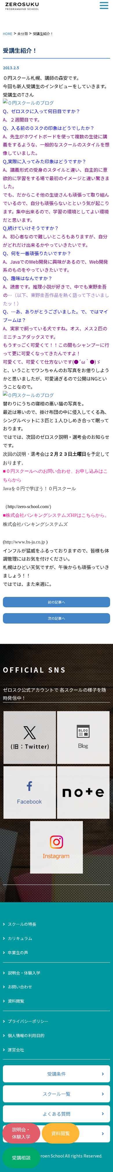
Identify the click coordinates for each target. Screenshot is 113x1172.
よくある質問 (56, 1113)
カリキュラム (20, 938)
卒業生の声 (18, 952)
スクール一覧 (56, 1093)
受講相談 (21, 1157)
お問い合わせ (20, 987)
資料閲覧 (60, 1133)
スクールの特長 (22, 924)
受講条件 (56, 1073)
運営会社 (16, 1050)
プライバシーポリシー (28, 1021)
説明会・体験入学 (21, 1133)
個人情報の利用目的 (26, 1035)
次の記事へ (56, 618)
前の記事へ (56, 601)
